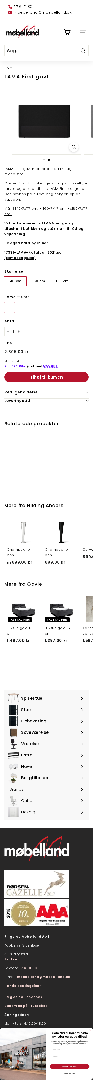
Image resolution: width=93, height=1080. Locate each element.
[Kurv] (67, 32)
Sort (9, 307)
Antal (10, 321)
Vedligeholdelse (21, 392)
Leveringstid (17, 400)
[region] (46, 120)
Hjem (8, 68)
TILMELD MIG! (70, 1066)
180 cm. (63, 281)
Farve (16, 296)
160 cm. (39, 281)
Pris (8, 343)
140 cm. (15, 281)
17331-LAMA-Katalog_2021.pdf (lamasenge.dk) (34, 255)
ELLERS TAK (69, 1073)
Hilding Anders (45, 505)
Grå (22, 307)
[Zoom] (74, 147)
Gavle (34, 584)
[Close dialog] (90, 1030)
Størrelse (14, 271)
